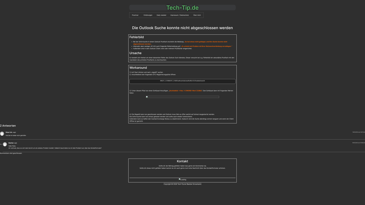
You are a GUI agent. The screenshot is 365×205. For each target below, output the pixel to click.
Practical (135, 15)
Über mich (197, 15)
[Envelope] (182, 173)
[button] (136, 15)
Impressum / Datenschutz (180, 15)
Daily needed (161, 15)
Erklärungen (148, 15)
